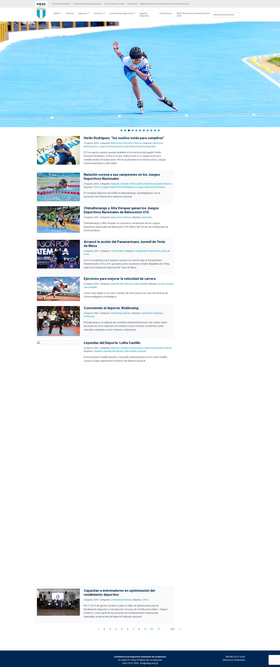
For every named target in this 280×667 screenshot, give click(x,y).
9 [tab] (151, 130)
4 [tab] (133, 130)
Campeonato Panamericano (148, 251)
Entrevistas (127, 143)
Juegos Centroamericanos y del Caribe (116, 146)
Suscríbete (132, 3)
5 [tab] (136, 130)
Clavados (97, 351)
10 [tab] (155, 130)
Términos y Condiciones (233, 660)
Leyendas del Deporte (113, 351)
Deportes (83, 13)
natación (142, 351)
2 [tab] (125, 130)
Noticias (70, 13)
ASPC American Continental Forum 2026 (193, 14)
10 (151, 629)
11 (159, 629)
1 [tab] (121, 130)
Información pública (61, 3)
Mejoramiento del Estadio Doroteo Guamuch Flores (164, 3)
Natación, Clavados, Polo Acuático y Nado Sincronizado (136, 183)
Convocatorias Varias (114, 3)
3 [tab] (129, 130)
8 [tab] (147, 130)
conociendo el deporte (151, 313)
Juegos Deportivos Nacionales (151, 187)
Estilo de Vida (117, 283)
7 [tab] (144, 130)
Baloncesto (116, 143)
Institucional (116, 599)
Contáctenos (165, 13)
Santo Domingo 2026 (146, 146)
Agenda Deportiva (144, 14)
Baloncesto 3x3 (91, 146)
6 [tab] (140, 130)
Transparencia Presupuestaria (87, 3)
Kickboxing (116, 313)
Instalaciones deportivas (121, 13)
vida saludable (90, 287)
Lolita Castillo (130, 351)
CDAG (56, 13)
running (168, 283)
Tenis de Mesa (117, 251)
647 (173, 629)
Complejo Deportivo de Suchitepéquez (117, 187)
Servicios (98, 13)
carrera (161, 283)
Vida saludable (140, 283)
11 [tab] (159, 130)
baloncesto (158, 143)
